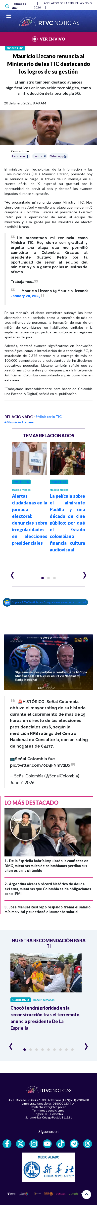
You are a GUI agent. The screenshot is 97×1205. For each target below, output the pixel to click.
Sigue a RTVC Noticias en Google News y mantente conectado (50, 602)
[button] (43, 578)
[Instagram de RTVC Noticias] (33, 1143)
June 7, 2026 (22, 782)
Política (21, 482)
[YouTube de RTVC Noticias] (47, 1143)
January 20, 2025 (25, 296)
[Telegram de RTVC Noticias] (74, 1143)
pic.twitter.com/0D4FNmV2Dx (40, 765)
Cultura (59, 482)
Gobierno (15, 48)
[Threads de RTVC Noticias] (87, 1143)
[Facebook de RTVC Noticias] (6, 1143)
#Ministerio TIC (49, 416)
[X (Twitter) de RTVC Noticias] (20, 1143)
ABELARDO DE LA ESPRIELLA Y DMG (68, 3)
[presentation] (12, 573)
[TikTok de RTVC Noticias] (60, 1143)
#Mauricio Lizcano (19, 422)
